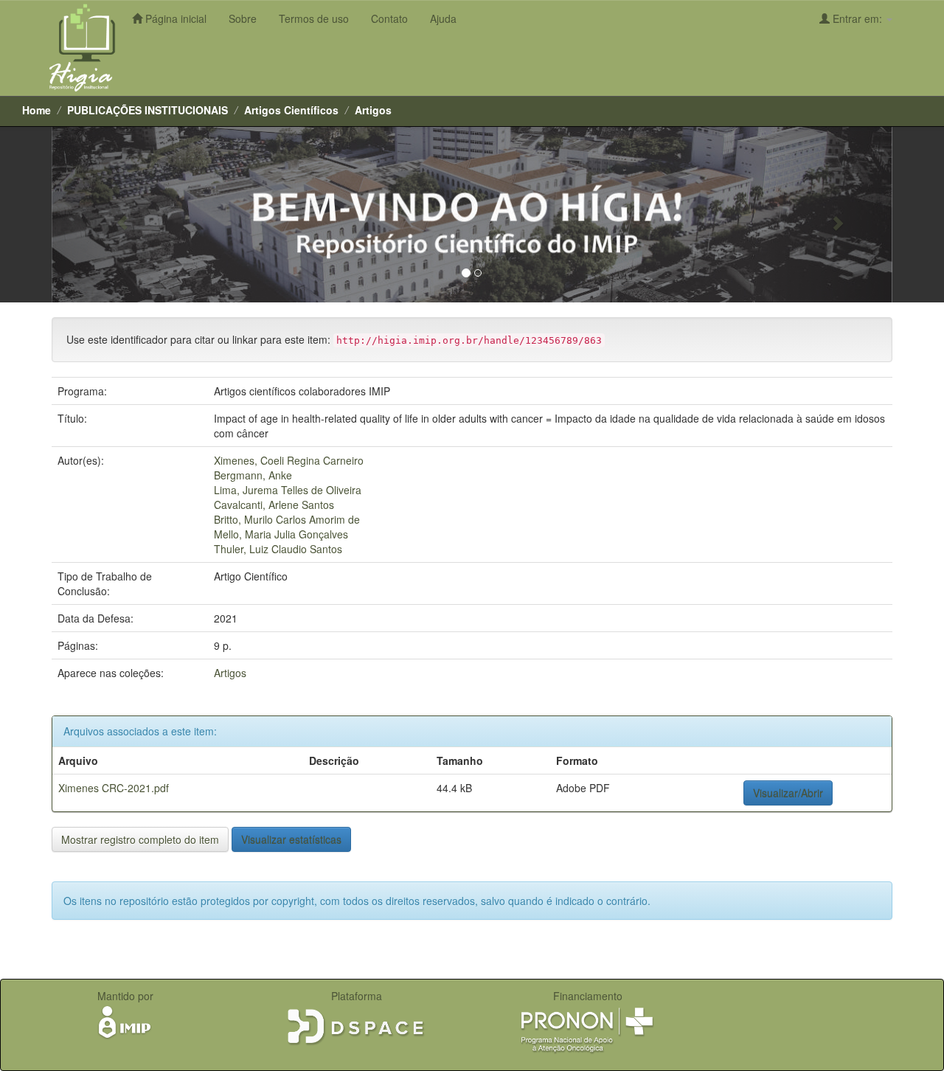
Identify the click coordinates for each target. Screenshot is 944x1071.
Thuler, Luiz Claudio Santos (278, 548)
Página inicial (174, 18)
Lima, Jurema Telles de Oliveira (287, 489)
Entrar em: (857, 18)
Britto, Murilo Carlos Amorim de (287, 519)
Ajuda (443, 18)
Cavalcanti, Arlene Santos (274, 504)
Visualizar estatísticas (291, 839)
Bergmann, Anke (253, 475)
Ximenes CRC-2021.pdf (113, 787)
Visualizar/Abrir (788, 793)
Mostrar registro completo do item (140, 839)
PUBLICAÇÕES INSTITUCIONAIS (147, 110)
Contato (389, 18)
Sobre (243, 18)
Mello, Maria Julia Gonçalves (281, 534)
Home (36, 110)
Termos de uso (314, 18)
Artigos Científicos (291, 110)
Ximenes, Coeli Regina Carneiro (289, 460)
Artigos (373, 110)
